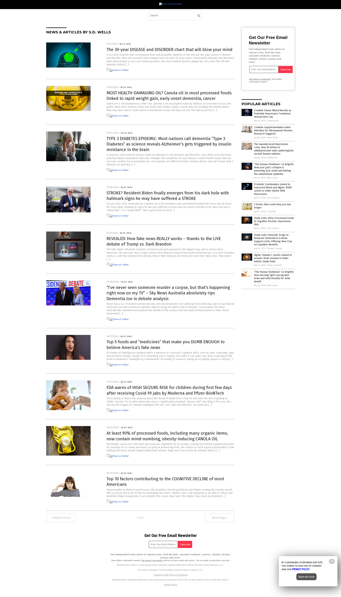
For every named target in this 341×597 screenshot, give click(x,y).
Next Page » (219, 517)
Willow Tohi (272, 158)
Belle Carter (272, 178)
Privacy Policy (170, 584)
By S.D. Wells (125, 44)
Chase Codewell (274, 265)
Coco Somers (273, 198)
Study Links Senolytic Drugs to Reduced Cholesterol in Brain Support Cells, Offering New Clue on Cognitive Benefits (273, 239)
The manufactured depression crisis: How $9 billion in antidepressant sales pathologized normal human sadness (273, 149)
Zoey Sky (271, 211)
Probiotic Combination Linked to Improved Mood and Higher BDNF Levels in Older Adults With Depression (273, 189)
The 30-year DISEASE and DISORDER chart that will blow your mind (169, 49)
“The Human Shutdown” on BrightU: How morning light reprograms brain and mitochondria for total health (274, 276)
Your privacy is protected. (260, 79)
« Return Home (61, 517)
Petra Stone (272, 137)
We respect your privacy (152, 560)
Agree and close (306, 576)
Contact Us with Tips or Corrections (171, 575)
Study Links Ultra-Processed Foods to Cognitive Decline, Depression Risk (274, 221)
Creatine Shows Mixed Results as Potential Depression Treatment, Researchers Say (272, 113)
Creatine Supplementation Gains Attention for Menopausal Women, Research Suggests (273, 130)
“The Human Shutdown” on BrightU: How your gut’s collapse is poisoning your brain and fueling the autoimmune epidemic (274, 169)
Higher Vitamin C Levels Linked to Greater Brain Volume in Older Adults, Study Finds (273, 258)
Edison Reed (273, 121)
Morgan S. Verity (274, 248)
